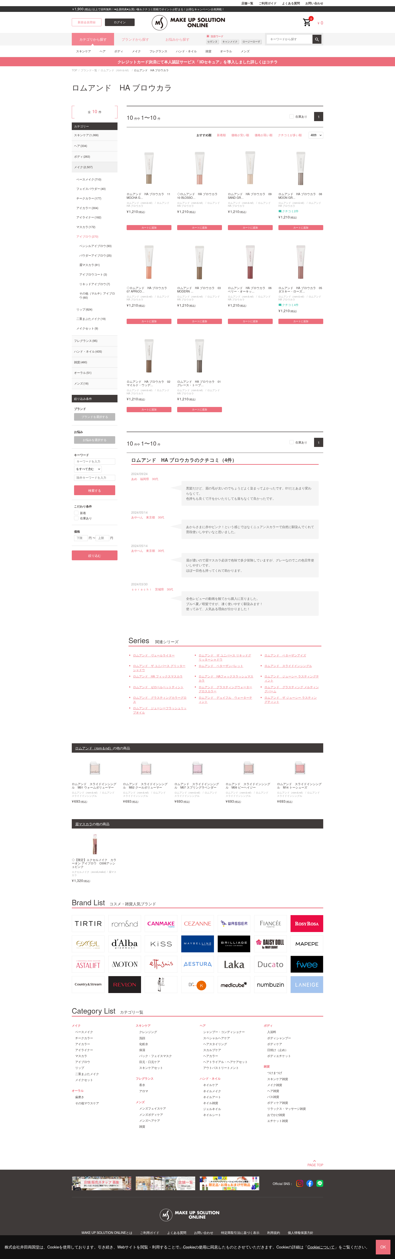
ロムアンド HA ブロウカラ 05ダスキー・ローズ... (300, 289)
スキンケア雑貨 (277, 1079)
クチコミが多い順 (290, 135)
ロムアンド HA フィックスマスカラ (158, 676)
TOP (74, 70)
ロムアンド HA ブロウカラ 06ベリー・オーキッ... (250, 289)
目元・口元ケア (149, 1062)
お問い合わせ (314, 3)
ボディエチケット (279, 1056)
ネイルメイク (212, 1091)
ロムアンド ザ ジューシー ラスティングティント (290, 700)
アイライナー (88, 217)
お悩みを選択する (95, 440)
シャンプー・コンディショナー (224, 1032)
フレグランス (158, 51)
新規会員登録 (87, 22)
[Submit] (316, 39)
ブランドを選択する (94, 417)
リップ (83, 309)
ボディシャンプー (279, 1038)
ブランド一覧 (89, 70)
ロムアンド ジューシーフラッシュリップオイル (160, 710)
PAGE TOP (315, 1164)
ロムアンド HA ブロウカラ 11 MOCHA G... (148, 195)
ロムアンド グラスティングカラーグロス (160, 700)
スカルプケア (212, 1050)
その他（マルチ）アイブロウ (97, 295)
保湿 (142, 1050)
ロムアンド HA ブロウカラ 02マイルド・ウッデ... (148, 383)
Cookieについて (321, 1247)
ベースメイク (88, 179)
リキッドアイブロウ (94, 284)
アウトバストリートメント (221, 1068)
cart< (307, 19)
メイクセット (86, 328)
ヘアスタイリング (215, 1044)
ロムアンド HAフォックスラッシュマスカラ (226, 678)
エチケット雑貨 (277, 1121)
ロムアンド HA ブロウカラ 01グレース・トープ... (199, 383)
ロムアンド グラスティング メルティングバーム (291, 689)
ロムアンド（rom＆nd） (116, 70)
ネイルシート (212, 1115)
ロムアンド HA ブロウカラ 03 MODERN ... (199, 289)
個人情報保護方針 (300, 1232)
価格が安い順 (240, 135)
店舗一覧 (247, 3)
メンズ (245, 51)
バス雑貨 (273, 1097)
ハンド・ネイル (186, 51)
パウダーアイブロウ (95, 255)
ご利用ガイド (268, 3)
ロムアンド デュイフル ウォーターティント (225, 700)
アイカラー (86, 208)
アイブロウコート (92, 274)
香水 (142, 1085)
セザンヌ (212, 41)
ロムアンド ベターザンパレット (221, 666)
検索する (94, 490)
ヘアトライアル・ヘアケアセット (225, 1062)
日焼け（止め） (277, 1050)
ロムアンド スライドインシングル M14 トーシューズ (299, 785)
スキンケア (83, 51)
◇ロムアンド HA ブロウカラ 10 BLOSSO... (199, 195)
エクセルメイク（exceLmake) (89, 872)
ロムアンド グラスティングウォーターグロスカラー (225, 689)
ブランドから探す (135, 39)
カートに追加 (149, 227)
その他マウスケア (87, 1103)
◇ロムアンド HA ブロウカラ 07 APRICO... (148, 289)
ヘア (103, 51)
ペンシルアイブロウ (95, 246)
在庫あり (301, 116)
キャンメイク (230, 41)
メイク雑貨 (274, 1085)
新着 (83, 513)
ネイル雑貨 (210, 1103)
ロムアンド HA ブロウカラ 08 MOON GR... (300, 195)
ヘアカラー (210, 1056)
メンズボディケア (151, 1115)
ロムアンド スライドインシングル (288, 666)
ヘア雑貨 (273, 1091)
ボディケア (274, 1044)
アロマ (143, 1091)
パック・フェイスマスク (155, 1056)
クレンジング (148, 1032)
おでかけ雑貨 (276, 1115)
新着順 (221, 135)
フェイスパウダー (90, 189)
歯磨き (79, 1097)
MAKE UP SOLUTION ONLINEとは (107, 1232)
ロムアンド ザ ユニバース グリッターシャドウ (159, 668)
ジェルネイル (212, 1109)
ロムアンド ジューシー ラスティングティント (291, 678)
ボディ (118, 51)
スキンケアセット (151, 1068)
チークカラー (88, 198)
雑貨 (208, 51)
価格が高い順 (263, 135)
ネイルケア (210, 1085)
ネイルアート (212, 1097)
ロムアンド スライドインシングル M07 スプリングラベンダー (196, 785)
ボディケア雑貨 (277, 1103)
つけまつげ (274, 1073)
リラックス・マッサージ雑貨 (286, 1109)
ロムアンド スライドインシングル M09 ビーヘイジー (248, 785)
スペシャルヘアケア (216, 1038)
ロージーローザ (251, 41)
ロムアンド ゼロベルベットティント (158, 687)
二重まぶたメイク (90, 319)
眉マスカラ (89, 265)
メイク (136, 51)
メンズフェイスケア (152, 1108)
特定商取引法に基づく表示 (240, 1232)
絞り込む (94, 555)
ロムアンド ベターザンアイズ (285, 655)
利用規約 (273, 1232)
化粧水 (143, 1044)
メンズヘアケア (149, 1120)
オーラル (226, 51)
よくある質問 (291, 3)
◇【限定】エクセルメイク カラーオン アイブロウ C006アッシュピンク (94, 863)
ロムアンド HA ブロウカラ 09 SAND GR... (250, 195)
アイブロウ (86, 236)
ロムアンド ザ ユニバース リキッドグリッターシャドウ (225, 657)
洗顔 (142, 1038)
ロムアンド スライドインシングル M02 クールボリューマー (145, 785)
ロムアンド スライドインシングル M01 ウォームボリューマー (94, 785)
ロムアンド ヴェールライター (154, 655)
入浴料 (271, 1032)
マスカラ (85, 227)
